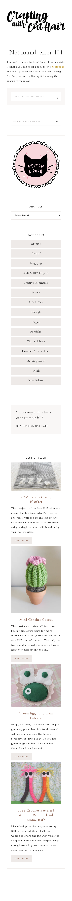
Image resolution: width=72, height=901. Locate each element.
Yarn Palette (36, 380)
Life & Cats (36, 302)
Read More (22, 540)
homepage (58, 66)
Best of (36, 253)
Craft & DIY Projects (36, 273)
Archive (36, 243)
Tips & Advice (36, 341)
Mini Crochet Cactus (36, 619)
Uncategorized (36, 361)
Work (36, 370)
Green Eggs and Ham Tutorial (36, 715)
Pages (36, 322)
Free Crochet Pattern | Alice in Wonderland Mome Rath (36, 815)
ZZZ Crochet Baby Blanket (36, 499)
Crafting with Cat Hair (36, 21)
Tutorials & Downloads (36, 351)
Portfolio (36, 331)
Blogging (36, 263)
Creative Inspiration (36, 282)
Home (36, 292)
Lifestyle (36, 312)
